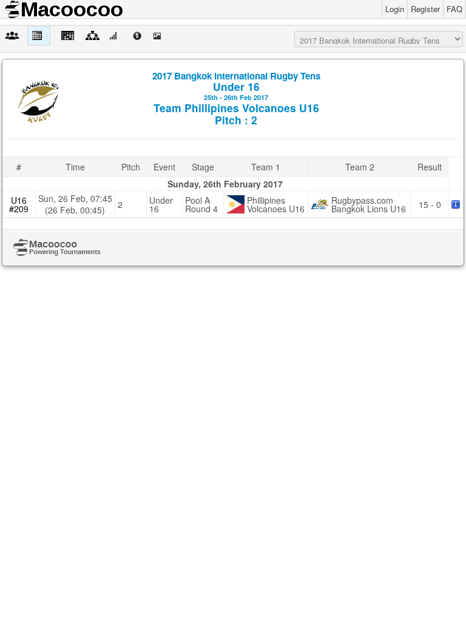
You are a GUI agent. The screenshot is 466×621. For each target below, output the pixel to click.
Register (425, 9)
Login (394, 9)
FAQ (454, 9)
